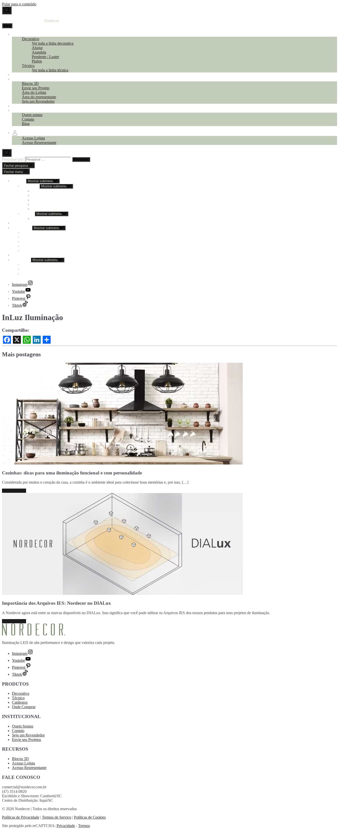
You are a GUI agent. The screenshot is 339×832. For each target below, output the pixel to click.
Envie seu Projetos (26, 739)
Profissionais (22, 79)
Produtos (19, 34)
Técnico (28, 66)
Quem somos (32, 115)
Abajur (37, 48)
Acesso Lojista (33, 138)
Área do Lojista (34, 92)
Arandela (39, 52)
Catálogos (20, 702)
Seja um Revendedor (38, 101)
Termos (84, 826)
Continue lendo (14, 491)
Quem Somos (22, 726)
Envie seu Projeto (35, 88)
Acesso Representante (39, 142)
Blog (26, 124)
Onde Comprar (23, 106)
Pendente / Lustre (45, 57)
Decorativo (30, 39)
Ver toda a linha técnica (50, 70)
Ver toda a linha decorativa (52, 43)
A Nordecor (21, 110)
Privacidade (66, 826)
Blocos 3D (30, 83)
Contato (28, 119)
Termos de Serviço (56, 817)
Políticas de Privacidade (20, 817)
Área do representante (39, 97)
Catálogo (19, 74)
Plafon (37, 61)
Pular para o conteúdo (19, 4)
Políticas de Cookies (90, 817)
